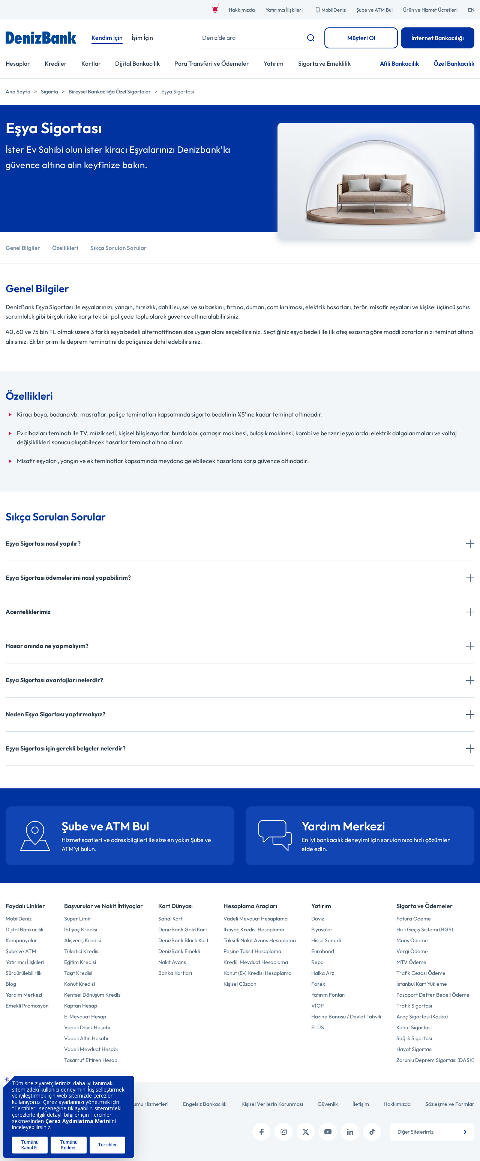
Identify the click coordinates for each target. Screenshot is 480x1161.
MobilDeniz (333, 10)
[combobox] (432, 1132)
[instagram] (283, 1132)
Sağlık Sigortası (414, 1038)
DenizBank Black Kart (183, 940)
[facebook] (261, 1132)
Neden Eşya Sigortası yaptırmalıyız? (55, 714)
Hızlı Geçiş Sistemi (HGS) (424, 929)
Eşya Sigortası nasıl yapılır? (43, 543)
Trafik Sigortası (414, 1005)
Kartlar (91, 63)
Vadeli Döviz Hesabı (87, 1027)
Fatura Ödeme (413, 918)
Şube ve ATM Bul (374, 10)
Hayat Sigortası (414, 1049)
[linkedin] (350, 1132)
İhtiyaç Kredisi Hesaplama (254, 929)
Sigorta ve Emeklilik (324, 63)
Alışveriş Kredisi (82, 940)
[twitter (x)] (306, 1132)
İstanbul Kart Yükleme (421, 984)
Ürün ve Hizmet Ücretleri (430, 10)
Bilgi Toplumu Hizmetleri (140, 1104)
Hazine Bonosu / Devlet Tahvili (346, 1016)
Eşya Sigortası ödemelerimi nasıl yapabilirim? (68, 577)
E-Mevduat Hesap (85, 1016)
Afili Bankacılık (399, 63)
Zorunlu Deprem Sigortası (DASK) (435, 1060)
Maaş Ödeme (412, 940)
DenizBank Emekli (179, 951)
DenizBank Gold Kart (182, 929)
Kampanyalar (21, 940)
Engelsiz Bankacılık (204, 1104)
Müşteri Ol (361, 38)
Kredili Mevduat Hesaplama (256, 962)
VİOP (317, 1005)
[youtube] (328, 1132)
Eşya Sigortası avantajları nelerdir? (54, 680)
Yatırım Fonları (328, 994)
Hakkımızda (242, 10)
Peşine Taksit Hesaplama (252, 951)
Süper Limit (77, 918)
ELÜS (317, 1027)
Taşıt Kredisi (78, 973)
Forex (318, 984)
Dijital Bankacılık (137, 63)
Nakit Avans (172, 962)
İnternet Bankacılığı (437, 38)
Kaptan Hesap (80, 1005)
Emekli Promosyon (27, 1005)
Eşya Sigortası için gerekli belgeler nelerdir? (66, 748)
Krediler (56, 63)
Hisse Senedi (326, 940)
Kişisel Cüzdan (240, 984)
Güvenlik (328, 1104)
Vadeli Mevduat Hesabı (91, 1049)
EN (471, 10)
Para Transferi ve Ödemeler (211, 63)
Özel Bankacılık (454, 63)
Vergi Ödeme (412, 951)
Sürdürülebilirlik (24, 973)
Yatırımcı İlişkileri (284, 10)
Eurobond (322, 951)
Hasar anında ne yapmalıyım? (47, 646)
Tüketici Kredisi (81, 951)
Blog (11, 984)
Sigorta (49, 91)
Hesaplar (18, 63)
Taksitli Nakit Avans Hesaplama (260, 940)
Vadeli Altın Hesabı (86, 1038)
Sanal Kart (170, 918)
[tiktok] (372, 1132)
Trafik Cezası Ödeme (421, 973)
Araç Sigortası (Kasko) (422, 1016)
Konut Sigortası (414, 1027)
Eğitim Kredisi (80, 962)
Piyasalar (322, 929)
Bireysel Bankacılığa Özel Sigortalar (110, 91)
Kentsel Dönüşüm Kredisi (93, 994)
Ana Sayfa (18, 91)
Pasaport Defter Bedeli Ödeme (433, 994)
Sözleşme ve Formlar (449, 1104)
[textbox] (432, 1132)
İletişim (360, 1104)
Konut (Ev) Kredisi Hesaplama (257, 973)
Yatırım (274, 63)
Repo (317, 962)
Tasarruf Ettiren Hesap (90, 1060)
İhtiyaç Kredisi (80, 929)
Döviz (317, 918)
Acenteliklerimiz (28, 611)
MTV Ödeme (411, 962)
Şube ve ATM (21, 951)
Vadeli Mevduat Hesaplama (256, 918)
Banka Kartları (175, 973)
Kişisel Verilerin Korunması (272, 1104)
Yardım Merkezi (24, 994)
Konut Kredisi (79, 984)
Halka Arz (322, 973)
